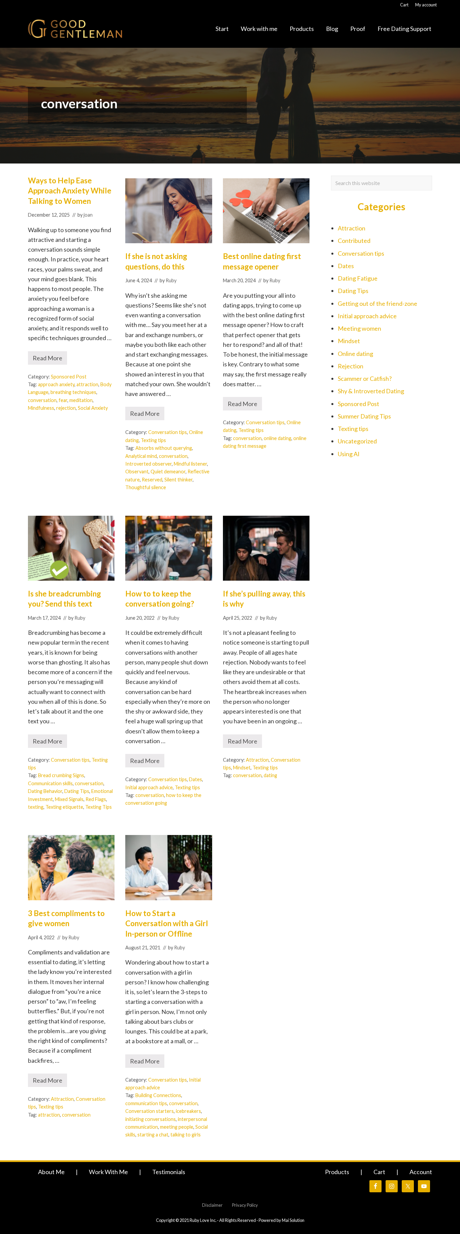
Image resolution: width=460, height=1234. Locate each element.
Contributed (354, 240)
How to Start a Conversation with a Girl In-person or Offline (166, 923)
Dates (195, 779)
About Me (51, 1171)
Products (337, 1171)
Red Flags (96, 799)
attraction (87, 384)
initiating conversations (150, 1119)
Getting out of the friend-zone (377, 303)
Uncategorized (357, 441)
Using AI (349, 454)
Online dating (355, 353)
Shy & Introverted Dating (371, 391)
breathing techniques (73, 392)
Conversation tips (167, 432)
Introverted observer (148, 464)
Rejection (350, 366)
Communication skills (50, 783)
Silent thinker (178, 479)
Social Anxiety (93, 408)
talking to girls (185, 1134)
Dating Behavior (45, 791)
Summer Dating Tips (364, 416)
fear (63, 400)
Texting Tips (98, 807)
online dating (277, 438)
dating (270, 775)
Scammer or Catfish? (365, 378)
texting (35, 807)
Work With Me (108, 1171)
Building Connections (158, 1095)
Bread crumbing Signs (61, 775)
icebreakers (188, 1111)
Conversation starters (149, 1111)
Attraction (257, 760)
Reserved (152, 479)
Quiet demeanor (168, 471)
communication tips (146, 1103)
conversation (42, 400)
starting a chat (152, 1134)
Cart (379, 1171)
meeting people (176, 1127)
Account (420, 1171)
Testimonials (168, 1171)
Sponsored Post (69, 376)
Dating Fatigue (357, 278)
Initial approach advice (149, 787)
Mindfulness (41, 408)
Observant (137, 471)
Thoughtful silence (145, 487)
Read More (50, 359)
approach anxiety (56, 384)
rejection (66, 408)
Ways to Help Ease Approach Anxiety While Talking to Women (69, 191)
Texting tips (153, 440)
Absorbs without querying (163, 448)
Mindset (242, 767)
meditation (81, 400)
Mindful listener (190, 464)
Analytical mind (141, 456)
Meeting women (359, 328)
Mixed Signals (69, 799)
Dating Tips (76, 791)
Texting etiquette (64, 807)
